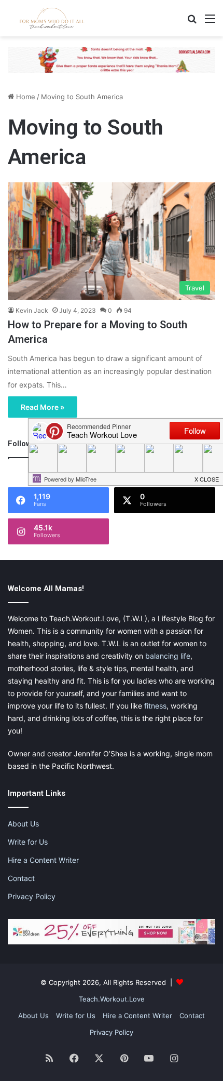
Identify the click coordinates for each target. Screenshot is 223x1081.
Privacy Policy (31, 896)
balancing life (167, 655)
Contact (21, 878)
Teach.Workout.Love (112, 999)
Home (24, 96)
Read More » (42, 407)
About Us (23, 823)
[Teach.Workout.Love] (52, 18)
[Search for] (192, 22)
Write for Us (28, 841)
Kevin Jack (32, 310)
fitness (155, 705)
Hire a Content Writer (43, 860)
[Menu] (210, 22)
